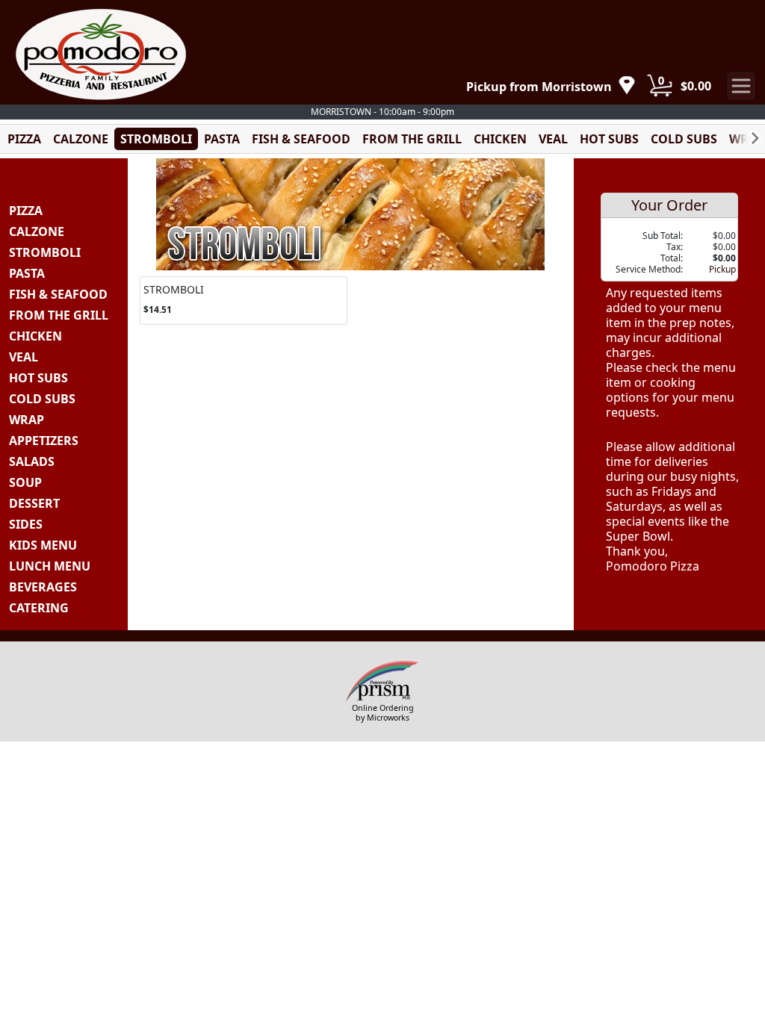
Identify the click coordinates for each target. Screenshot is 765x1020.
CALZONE (80, 139)
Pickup (722, 269)
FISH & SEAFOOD (301, 139)
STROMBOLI (156, 139)
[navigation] (551, 86)
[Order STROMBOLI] (243, 300)
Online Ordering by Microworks (383, 713)
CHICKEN (500, 139)
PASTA (222, 139)
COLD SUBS (684, 139)
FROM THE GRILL (412, 139)
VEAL (553, 139)
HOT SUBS (609, 139)
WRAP (746, 139)
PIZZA (24, 139)
